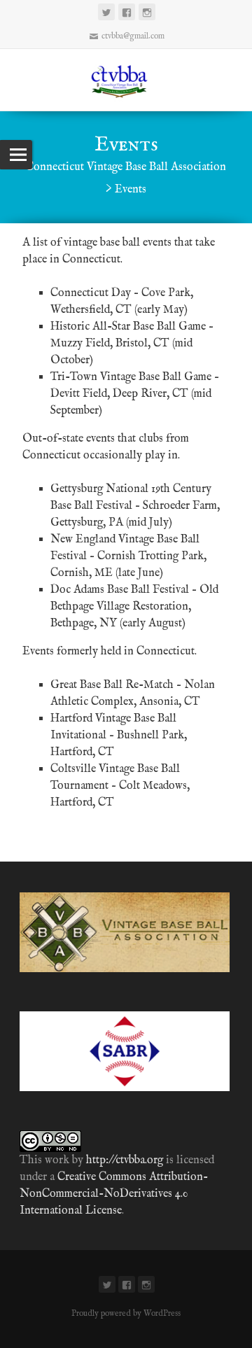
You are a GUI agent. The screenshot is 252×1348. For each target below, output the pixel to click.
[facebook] (126, 11)
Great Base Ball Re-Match (112, 685)
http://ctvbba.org (124, 1160)
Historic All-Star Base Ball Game (128, 327)
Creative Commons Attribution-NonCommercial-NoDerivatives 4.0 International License (114, 1194)
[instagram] (147, 11)
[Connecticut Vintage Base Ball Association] (126, 80)
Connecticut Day (90, 293)
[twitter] (106, 11)
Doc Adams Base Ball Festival (119, 590)
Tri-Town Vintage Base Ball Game (130, 377)
